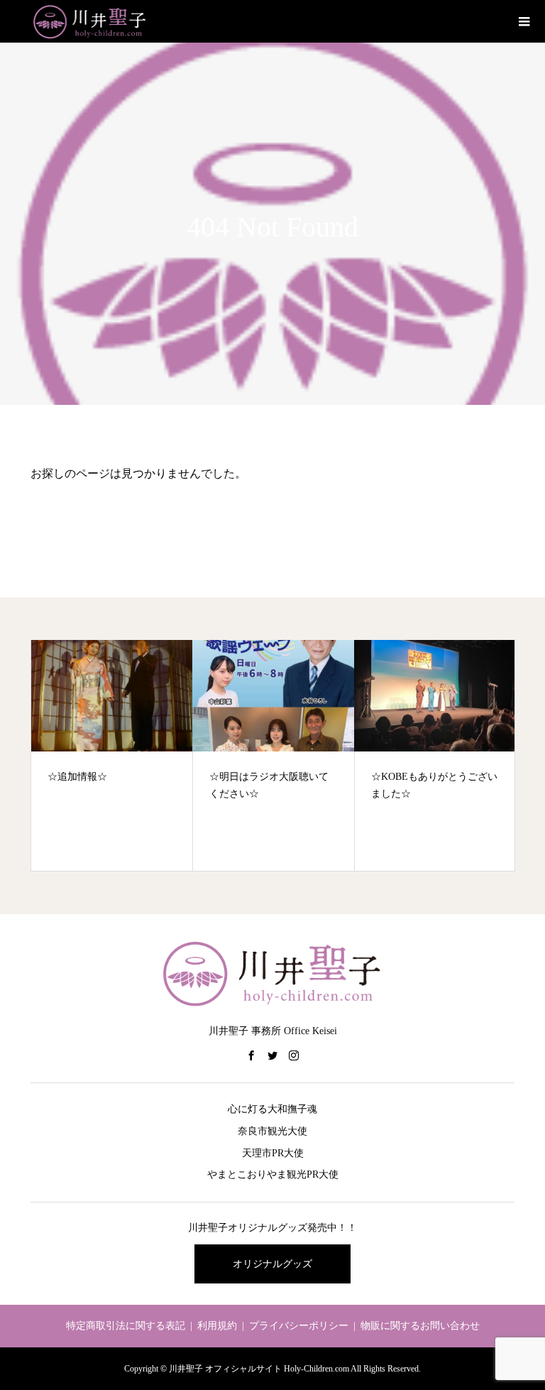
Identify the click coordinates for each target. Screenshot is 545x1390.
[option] (112, 755)
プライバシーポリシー (298, 1325)
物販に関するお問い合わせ (420, 1325)
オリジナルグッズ (272, 1264)
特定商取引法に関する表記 (125, 1325)
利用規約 (217, 1325)
